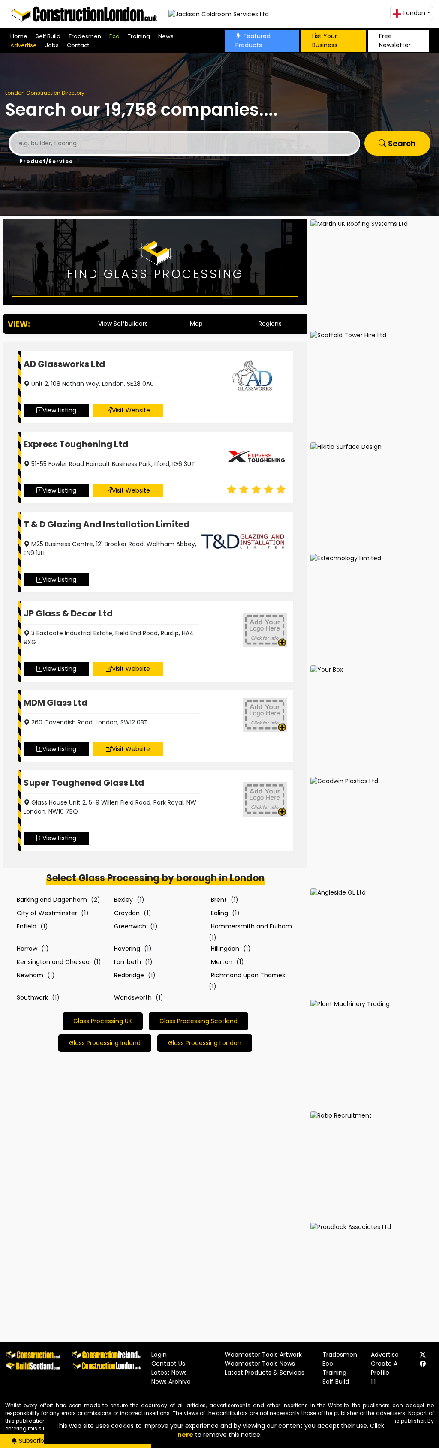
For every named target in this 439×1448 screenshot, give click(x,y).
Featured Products (253, 40)
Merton (221, 962)
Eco (114, 36)
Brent (219, 899)
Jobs (52, 45)
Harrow (27, 948)
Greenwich (130, 926)
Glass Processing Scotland (198, 1021)
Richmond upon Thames (248, 975)
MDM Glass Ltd (55, 703)
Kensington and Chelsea (53, 962)
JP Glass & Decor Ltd (68, 613)
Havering (127, 948)
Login (159, 1354)
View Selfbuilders (123, 323)
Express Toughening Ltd (76, 444)
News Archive (171, 1381)
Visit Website (131, 410)
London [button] (414, 13)
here (185, 1434)
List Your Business (324, 40)
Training (139, 36)
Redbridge (129, 975)
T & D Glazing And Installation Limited (106, 524)
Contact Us (168, 1363)
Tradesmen (85, 36)
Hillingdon (225, 948)
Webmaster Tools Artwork (263, 1354)
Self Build (48, 36)
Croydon (127, 913)
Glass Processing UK (102, 1021)
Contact (78, 45)
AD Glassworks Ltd (64, 364)
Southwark (32, 997)
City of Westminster (47, 913)
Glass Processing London (204, 1043)
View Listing (59, 410)
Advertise (23, 45)
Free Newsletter (395, 40)
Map (196, 323)
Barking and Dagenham (52, 899)
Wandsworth (133, 997)
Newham (30, 975)
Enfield (26, 926)
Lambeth (127, 962)
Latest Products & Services (264, 1372)
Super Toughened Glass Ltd (84, 783)
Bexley (123, 899)
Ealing (219, 913)
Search (401, 143)
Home (18, 36)
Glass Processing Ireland (105, 1043)
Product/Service (46, 161)
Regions (270, 323)
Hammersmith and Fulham (251, 926)
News (166, 36)
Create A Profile (384, 1368)
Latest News (169, 1372)
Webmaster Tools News (260, 1363)
